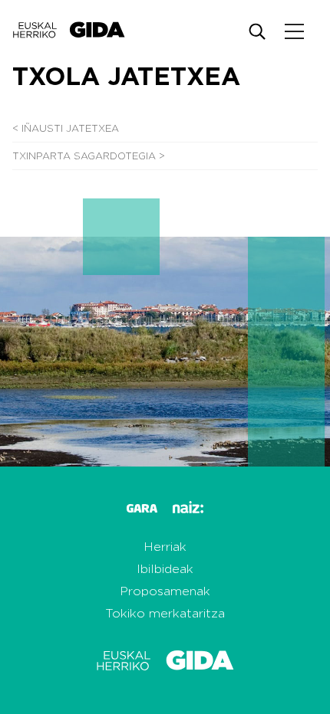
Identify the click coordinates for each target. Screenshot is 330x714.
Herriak (165, 547)
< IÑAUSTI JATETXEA (65, 129)
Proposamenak (165, 591)
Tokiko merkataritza (165, 614)
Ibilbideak (165, 569)
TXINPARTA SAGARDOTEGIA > (88, 157)
